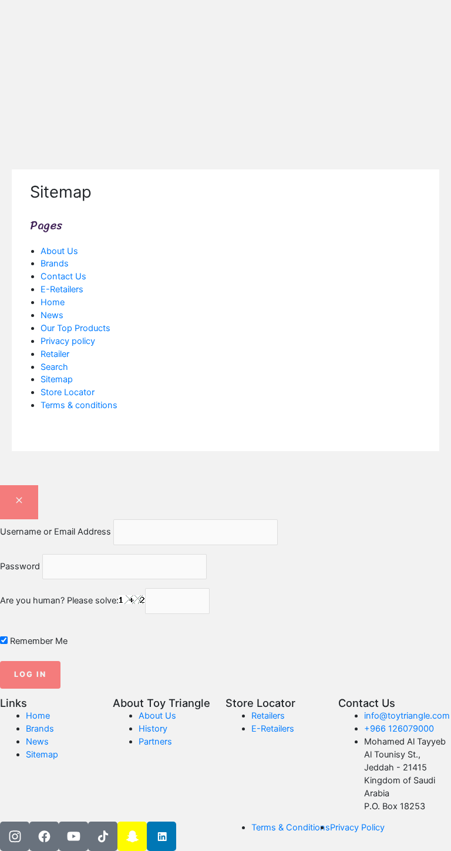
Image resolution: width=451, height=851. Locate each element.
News (52, 315)
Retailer (55, 354)
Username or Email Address (55, 531)
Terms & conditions (79, 405)
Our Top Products (75, 328)
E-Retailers (62, 289)
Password (20, 566)
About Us (59, 251)
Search (54, 367)
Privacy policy (68, 341)
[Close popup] (19, 502)
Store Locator (68, 392)
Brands (55, 263)
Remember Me (38, 641)
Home (53, 302)
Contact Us (63, 276)
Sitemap (57, 379)
